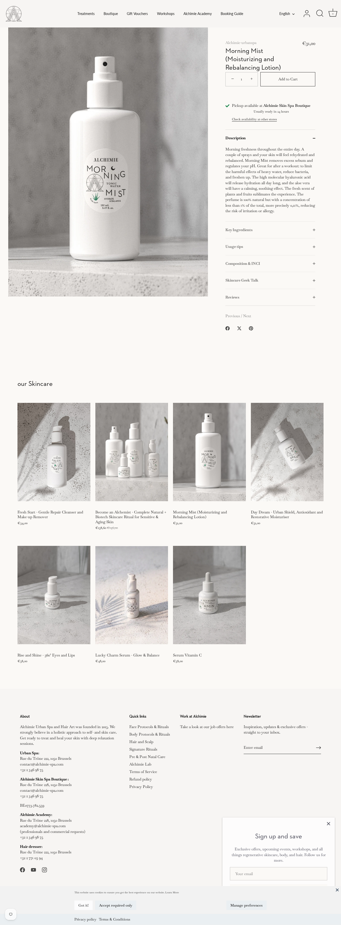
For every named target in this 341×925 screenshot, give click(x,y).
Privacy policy (85, 919)
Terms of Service (143, 771)
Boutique (111, 14)
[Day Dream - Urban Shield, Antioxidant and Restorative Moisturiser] (287, 451)
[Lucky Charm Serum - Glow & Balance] (131, 595)
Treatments (86, 14)
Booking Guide (232, 14)
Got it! (83, 905)
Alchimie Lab (140, 764)
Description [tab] (235, 138)
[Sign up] (318, 747)
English (284, 14)
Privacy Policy (141, 786)
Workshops (165, 14)
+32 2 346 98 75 (31, 769)
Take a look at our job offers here (207, 726)
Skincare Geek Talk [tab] (241, 280)
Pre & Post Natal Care (147, 756)
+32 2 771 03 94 (31, 857)
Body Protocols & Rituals (149, 734)
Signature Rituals (143, 749)
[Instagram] (44, 869)
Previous (233, 315)
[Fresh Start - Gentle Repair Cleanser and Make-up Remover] (53, 451)
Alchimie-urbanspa (240, 42)
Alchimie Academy (197, 14)
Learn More (172, 892)
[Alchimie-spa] (28, 13)
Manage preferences (246, 905)
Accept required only (115, 905)
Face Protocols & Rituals (149, 726)
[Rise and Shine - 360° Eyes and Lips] (53, 595)
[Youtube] (33, 869)
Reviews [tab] (232, 297)
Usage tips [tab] (234, 246)
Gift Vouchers (137, 14)
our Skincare (35, 384)
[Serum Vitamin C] (209, 595)
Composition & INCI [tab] (242, 263)
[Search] (319, 13)
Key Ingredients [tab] (239, 229)
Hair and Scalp (141, 741)
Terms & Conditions (114, 919)
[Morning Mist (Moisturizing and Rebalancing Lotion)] (209, 451)
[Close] (337, 890)
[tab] (270, 184)
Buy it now (270, 95)
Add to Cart (288, 79)
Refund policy (140, 779)
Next (247, 315)
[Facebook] (22, 869)
